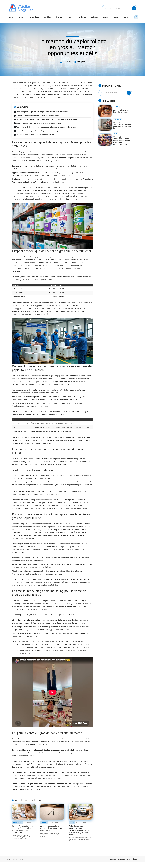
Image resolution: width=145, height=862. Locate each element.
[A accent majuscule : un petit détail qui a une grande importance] (52, 812)
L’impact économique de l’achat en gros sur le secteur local (37, 115)
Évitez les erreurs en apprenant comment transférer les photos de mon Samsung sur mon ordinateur (79, 830)
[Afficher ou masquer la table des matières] (59, 107)
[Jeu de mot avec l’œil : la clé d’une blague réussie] (105, 111)
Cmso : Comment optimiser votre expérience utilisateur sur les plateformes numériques (23, 829)
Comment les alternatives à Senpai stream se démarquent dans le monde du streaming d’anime (121, 140)
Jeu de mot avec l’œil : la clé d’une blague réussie (121, 112)
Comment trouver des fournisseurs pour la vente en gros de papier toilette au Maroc (46, 119)
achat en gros (30, 161)
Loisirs (116, 107)
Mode (44, 822)
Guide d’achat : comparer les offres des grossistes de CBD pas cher (122, 126)
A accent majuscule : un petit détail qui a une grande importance (52, 828)
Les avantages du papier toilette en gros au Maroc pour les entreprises (42, 112)
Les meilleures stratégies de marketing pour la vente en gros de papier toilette (44, 131)
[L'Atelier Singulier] (20, 8)
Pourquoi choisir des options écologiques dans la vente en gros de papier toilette (46, 127)
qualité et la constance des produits (63, 158)
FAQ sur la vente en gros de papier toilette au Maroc (35, 134)
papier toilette (73, 83)
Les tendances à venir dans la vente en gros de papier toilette (38, 123)
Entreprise (81, 62)
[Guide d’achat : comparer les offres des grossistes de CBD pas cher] (105, 125)
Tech (72, 822)
